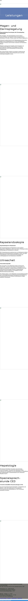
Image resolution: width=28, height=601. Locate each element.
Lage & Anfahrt (3, 598)
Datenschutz (14, 598)
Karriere (9, 598)
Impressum (20, 598)
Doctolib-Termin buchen (5, 600)
